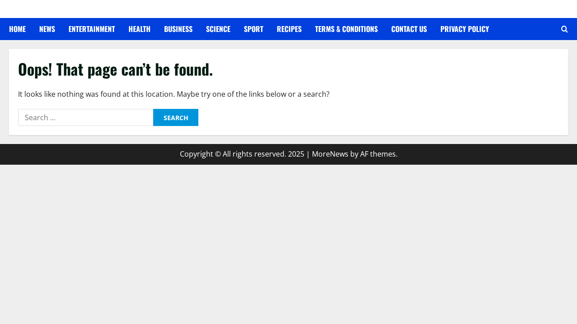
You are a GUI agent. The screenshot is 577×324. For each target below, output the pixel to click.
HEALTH (139, 28)
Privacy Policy (464, 28)
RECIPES (289, 28)
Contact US (409, 28)
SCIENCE (218, 28)
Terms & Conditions (346, 28)
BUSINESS (178, 28)
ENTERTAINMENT (92, 28)
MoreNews (330, 154)
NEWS (47, 28)
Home (17, 28)
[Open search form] (564, 29)
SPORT (253, 28)
